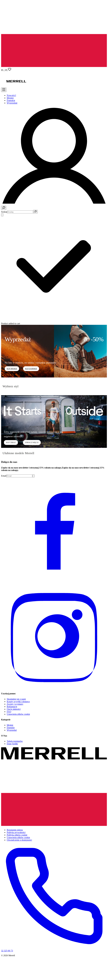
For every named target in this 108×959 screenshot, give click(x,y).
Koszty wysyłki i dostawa (18, 701)
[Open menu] (3, 90)
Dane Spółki (12, 744)
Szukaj (4, 212)
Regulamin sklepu (15, 830)
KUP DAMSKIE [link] (31, 369)
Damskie (11, 100)
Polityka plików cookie (17, 835)
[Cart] (2, 214)
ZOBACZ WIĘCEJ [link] (32, 442)
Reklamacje (12, 706)
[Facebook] (54, 582)
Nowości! (11, 95)
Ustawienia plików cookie (18, 714)
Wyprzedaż (12, 103)
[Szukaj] (3, 208)
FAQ (9, 711)
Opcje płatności (14, 709)
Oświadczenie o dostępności (19, 840)
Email (3, 476)
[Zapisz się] (33, 475)
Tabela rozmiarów (15, 741)
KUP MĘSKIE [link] (12, 369)
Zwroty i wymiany (15, 704)
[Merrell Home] (16, 90)
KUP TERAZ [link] (11, 442)
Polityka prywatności (16, 832)
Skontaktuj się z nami (16, 699)
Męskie (10, 98)
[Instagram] (54, 688)
